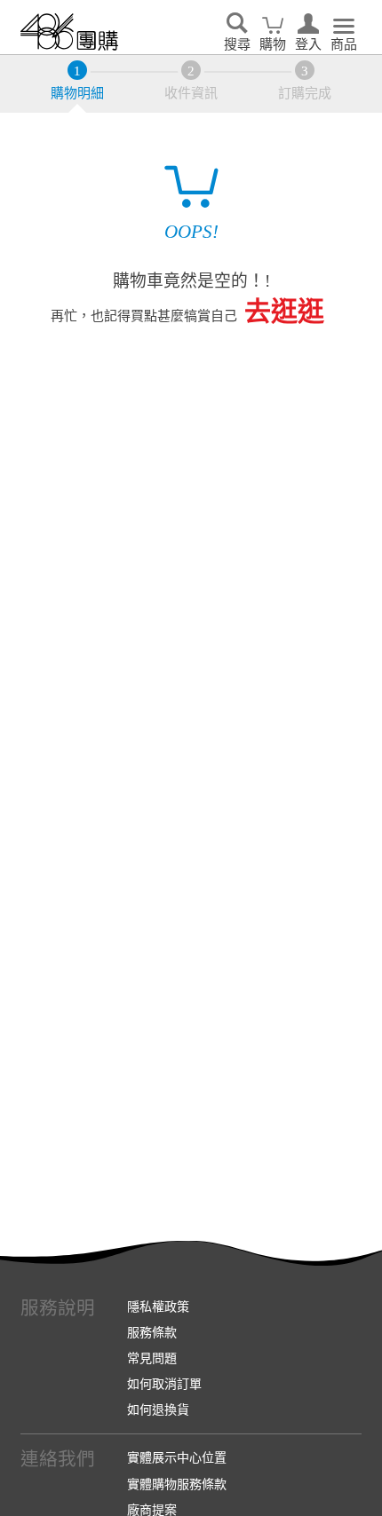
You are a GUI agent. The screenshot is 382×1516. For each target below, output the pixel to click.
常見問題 (152, 1358)
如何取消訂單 (164, 1384)
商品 (343, 44)
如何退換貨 (158, 1409)
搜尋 (237, 44)
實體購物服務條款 (177, 1484)
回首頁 (69, 32)
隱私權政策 (158, 1306)
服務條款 (152, 1332)
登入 (308, 44)
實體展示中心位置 (177, 1457)
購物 (272, 44)
